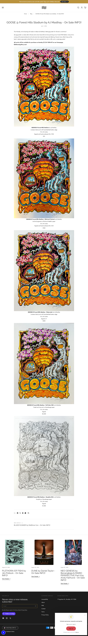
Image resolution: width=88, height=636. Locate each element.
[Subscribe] (35, 606)
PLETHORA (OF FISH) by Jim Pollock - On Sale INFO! (14, 573)
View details (5, 579)
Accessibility (45, 599)
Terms (43, 612)
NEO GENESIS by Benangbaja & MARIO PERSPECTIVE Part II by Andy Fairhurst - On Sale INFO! (73, 575)
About (43, 602)
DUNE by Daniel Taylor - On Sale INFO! (43, 572)
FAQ (43, 605)
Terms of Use (18, 610)
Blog (31, 14)
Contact (43, 608)
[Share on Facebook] (17, 513)
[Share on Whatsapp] (25, 513)
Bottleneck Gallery (10, 631)
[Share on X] (20, 513)
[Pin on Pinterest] (23, 513)
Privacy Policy (24, 610)
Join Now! (64, 1)
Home (25, 14)
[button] (2, 7)
